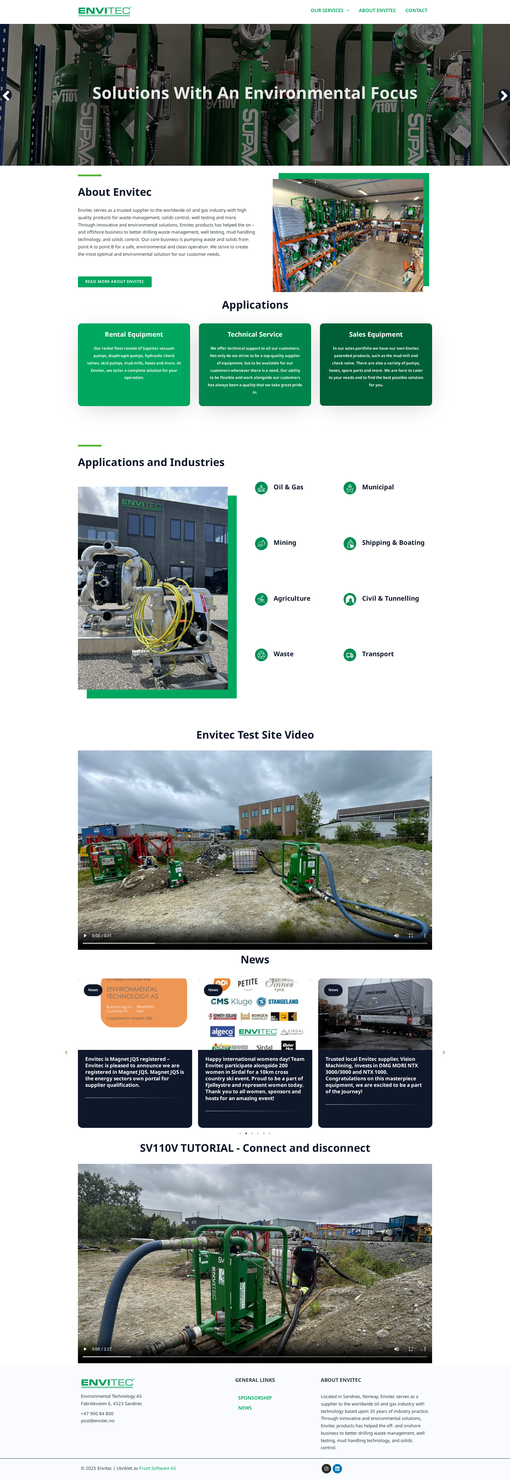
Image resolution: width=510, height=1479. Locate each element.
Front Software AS (157, 1469)
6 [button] (270, 1133)
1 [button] (240, 1133)
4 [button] (258, 1133)
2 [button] (246, 1133)
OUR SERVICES (327, 12)
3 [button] (252, 1133)
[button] (346, 11)
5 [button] (264, 1133)
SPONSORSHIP (255, 1399)
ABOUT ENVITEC (377, 12)
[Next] (504, 95)
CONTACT (416, 12)
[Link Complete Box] (135, 1053)
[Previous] (6, 95)
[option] (255, 95)
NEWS (245, 1409)
